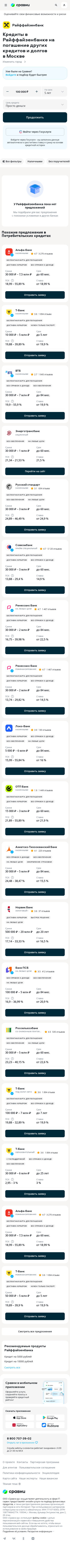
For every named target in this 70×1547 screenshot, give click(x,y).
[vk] (14, 1538)
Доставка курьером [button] (17, 265)
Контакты (22, 1462)
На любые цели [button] (36, 441)
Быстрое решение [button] (40, 917)
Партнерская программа (44, 1462)
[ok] (23, 1538)
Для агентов (10, 1467)
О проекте (9, 1462)
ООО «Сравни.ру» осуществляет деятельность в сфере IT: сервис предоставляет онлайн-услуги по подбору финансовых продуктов (34, 1501)
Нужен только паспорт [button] (43, 325)
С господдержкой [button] (16, 1159)
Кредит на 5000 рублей (18, 1356)
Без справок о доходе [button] (42, 265)
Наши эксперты (28, 1478)
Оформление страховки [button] (39, 862)
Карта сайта (10, 1478)
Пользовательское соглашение (37, 1467)
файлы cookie (39, 1517)
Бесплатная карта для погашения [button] (24, 260)
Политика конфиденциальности (21, 1473)
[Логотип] (14, 1492)
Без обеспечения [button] (42, 385)
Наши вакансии (48, 1478)
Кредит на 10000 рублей (18, 1361)
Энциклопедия (50, 1473)
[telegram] (4, 1538)
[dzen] (33, 1538)
